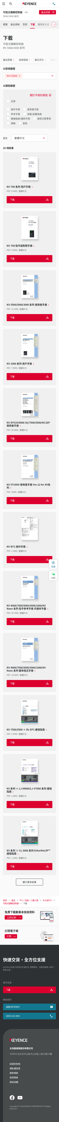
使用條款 (14, 1077)
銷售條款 (14, 1072)
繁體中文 (19, 138)
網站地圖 (14, 1081)
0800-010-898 (13, 1015)
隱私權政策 (15, 1068)
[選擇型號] (29, 75)
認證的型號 (15, 1063)
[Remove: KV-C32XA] (19, 76)
